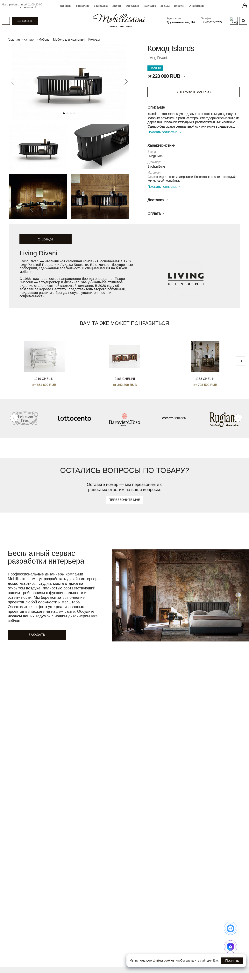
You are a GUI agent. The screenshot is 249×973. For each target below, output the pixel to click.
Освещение (132, 5)
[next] (240, 361)
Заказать (37, 634)
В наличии (82, 5)
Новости (179, 5)
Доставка (155, 200)
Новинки (65, 5)
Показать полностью (162, 132)
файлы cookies (163, 960)
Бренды (165, 5)
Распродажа (101, 5)
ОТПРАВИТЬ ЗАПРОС (193, 92)
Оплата (153, 213)
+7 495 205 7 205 (211, 22)
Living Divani (157, 58)
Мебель (116, 5)
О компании (196, 5)
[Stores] (244, 5)
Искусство (150, 5)
